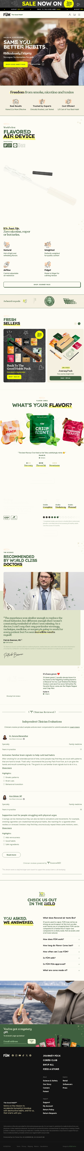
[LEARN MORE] (50, 531)
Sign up (32, 1041)
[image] (42, 4)
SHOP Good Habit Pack (15, 64)
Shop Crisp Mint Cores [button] (42, 481)
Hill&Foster (72, 1146)
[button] (74, 14)
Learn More (50, 533)
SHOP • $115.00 (14, 377)
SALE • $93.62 (65, 378)
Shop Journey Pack (42, 284)
